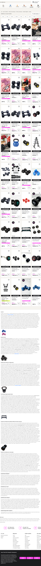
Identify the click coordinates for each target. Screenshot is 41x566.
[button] (4, 34)
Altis (5, 520)
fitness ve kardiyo (10, 314)
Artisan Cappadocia (18, 519)
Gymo (4, 520)
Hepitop (20, 518)
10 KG (12, 16)
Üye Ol (14, 535)
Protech (35, 519)
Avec (25, 520)
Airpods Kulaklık (27, 540)
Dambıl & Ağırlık (25, 11)
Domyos (1, 520)
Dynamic (4, 519)
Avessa (10, 518)
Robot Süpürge (27, 536)
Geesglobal (13, 519)
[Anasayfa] (1, 11)
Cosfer (22, 519)
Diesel (37, 520)
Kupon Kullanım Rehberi (16, 545)
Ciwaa (7, 520)
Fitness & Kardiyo (19, 11)
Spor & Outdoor (5, 11)
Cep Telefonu (27, 548)
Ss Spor (20, 520)
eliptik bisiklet (16, 353)
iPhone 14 (26, 537)
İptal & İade (14, 539)
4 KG (30, 16)
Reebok (25, 519)
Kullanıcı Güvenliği (15, 541)
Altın (25, 535)
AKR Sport (38, 519)
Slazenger (1, 519)
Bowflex (35, 520)
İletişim (2, 537)
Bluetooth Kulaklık (27, 544)
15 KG (34, 16)
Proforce (15, 518)
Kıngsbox (15, 520)
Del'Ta (25, 518)
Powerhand (28, 518)
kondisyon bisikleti (18, 385)
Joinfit (13, 520)
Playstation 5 (27, 541)
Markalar (2, 536)
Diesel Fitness (32, 519)
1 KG (25, 16)
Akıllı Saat (26, 539)
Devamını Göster (2, 522)
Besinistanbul (5, 518)
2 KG (3, 16)
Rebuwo (7, 519)
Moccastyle (37, 518)
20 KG (17, 16)
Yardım (14, 536)
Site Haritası (14, 544)
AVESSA (10, 519)
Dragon (30, 520)
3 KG (21, 16)
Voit (8, 518)
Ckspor (23, 518)
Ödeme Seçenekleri (16, 537)
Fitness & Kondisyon (12, 11)
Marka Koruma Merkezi (4, 535)
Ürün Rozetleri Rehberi (16, 546)
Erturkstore (10, 520)
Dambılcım (27, 520)
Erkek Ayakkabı (27, 545)
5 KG (7, 16)
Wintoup (22, 520)
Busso (12, 518)
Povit (32, 520)
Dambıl (30, 11)
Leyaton (17, 518)
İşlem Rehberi (15, 540)
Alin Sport (1, 518)
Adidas (31, 518)
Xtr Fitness (27, 519)
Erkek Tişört (26, 546)
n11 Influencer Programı (16, 548)
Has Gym (34, 518)
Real (17, 520)
